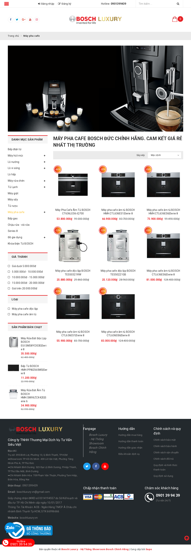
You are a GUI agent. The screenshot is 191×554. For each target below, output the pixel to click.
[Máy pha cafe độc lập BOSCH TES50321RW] (73, 246)
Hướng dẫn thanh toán (130, 441)
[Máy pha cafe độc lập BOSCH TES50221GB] (118, 246)
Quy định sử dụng (163, 476)
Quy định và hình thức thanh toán (165, 467)
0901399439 (30, 485)
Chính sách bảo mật (165, 439)
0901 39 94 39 (168, 495)
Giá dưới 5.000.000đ (23, 266)
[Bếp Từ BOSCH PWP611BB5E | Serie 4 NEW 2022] (13, 342)
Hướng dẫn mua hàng (130, 435)
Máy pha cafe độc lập (24, 308)
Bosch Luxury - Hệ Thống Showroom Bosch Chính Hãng (98, 443)
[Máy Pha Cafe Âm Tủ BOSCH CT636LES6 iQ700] (73, 185)
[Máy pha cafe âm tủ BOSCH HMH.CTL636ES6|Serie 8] (163, 185)
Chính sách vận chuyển (166, 452)
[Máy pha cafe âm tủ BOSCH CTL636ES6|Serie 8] (163, 246)
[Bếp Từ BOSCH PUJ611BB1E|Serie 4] (13, 394)
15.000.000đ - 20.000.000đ (27, 282)
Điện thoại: (14, 485)
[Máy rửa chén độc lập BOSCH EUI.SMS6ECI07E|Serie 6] (13, 366)
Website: (13, 517)
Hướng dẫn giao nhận (130, 447)
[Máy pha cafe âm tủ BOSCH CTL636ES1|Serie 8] (73, 306)
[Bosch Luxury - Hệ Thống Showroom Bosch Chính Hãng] (95, 19)
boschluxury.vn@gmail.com (33, 491)
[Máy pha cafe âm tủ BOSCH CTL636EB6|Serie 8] (118, 306)
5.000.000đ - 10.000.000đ (27, 271)
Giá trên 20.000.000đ (24, 288)
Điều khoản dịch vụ (129, 454)
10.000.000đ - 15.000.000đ (27, 277)
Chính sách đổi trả (163, 458)
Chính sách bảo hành (165, 446)
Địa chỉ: (12, 450)
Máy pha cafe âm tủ (23, 314)
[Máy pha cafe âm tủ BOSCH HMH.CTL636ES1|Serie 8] (118, 185)
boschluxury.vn (29, 517)
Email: (12, 491)
